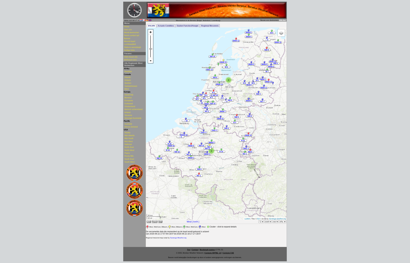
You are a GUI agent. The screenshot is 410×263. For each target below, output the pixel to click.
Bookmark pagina (207, 250)
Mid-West (128, 141)
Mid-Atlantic (129, 135)
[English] (150, 20)
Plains (127, 153)
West (126, 89)
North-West (129, 150)
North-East (129, 147)
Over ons (128, 30)
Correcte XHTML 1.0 (213, 253)
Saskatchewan (130, 86)
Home (126, 26)
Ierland (127, 112)
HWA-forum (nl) (130, 57)
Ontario (127, 80)
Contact (195, 250)
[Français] (144, 20)
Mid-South (128, 138)
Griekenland (129, 106)
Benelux (128, 98)
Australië (128, 124)
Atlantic (127, 77)
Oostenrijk (128, 95)
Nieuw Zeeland (131, 127)
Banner (127, 38)
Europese (128, 100)
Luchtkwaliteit (130, 44)
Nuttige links (129, 50)
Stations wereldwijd (132, 47)
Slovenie (128, 115)
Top (188, 250)
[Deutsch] (147, 20)
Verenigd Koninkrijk (132, 118)
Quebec (127, 83)
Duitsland (128, 103)
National (128, 144)
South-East (129, 159)
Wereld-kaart (129, 41)
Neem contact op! (131, 35)
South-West (129, 162)
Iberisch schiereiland (133, 109)
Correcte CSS (228, 253)
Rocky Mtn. (129, 156)
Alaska (127, 133)
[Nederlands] (141, 20)
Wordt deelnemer (131, 32)
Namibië (128, 71)
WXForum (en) (130, 60)
